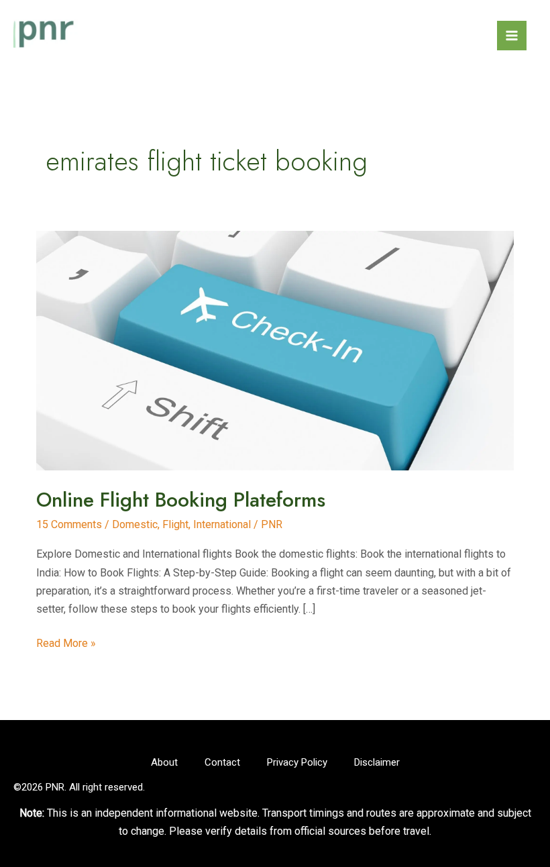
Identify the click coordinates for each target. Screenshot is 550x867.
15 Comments (69, 524)
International (222, 524)
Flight (175, 524)
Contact (222, 762)
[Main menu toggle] (512, 35)
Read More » (66, 644)
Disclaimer (377, 762)
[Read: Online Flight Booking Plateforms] (275, 350)
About (164, 762)
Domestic (135, 524)
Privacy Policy (297, 762)
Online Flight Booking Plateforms (180, 499)
